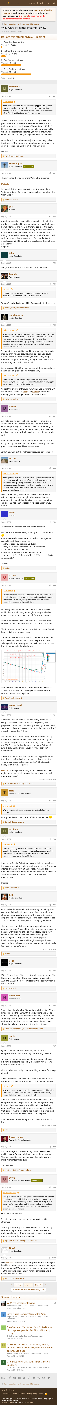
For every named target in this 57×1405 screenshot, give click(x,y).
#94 (54, 905)
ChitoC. (9, 1336)
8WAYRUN (30, 1403)
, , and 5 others (17, 308)
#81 (54, 96)
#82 (54, 173)
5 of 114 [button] (28, 1285)
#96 (54, 1005)
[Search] (53, 3)
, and (14, 822)
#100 (54, 1258)
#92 (54, 801)
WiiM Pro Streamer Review (21, 1302)
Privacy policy (32, 1393)
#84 (54, 263)
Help (41, 1393)
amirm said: (7, 806)
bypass (35, 391)
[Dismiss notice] (53, 10)
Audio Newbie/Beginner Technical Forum (28, 1336)
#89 (54, 522)
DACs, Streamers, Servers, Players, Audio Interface (31, 1367)
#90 (54, 585)
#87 (54, 416)
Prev (20, 1285)
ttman (9, 1367)
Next (37, 1285)
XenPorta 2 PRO (7, 1403)
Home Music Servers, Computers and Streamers (31, 1305)
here (26, 15)
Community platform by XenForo (23, 1398)
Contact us (6, 1393)
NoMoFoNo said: (9, 1192)
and (14, 156)
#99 (54, 1187)
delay (25, 391)
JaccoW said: (8, 101)
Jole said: (6, 289)
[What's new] (48, 3)
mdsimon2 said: (9, 330)
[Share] (50, 96)
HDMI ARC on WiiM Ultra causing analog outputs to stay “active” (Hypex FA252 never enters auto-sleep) (30, 1347)
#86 (54, 325)
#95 (54, 970)
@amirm (5, 183)
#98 (54, 1147)
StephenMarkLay (13, 1316)
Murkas (9, 1353)
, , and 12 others (21, 1241)
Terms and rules (18, 1393)
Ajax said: (6, 1086)
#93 (54, 839)
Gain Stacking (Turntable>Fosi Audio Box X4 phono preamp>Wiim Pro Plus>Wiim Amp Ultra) (29, 1330)
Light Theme (9, 1390)
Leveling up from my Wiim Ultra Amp (26, 1313)
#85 (54, 284)
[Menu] (4, 3)
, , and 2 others (19, 783)
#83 (54, 217)
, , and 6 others (24, 1029)
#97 (54, 1046)
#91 (54, 715)
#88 (54, 468)
